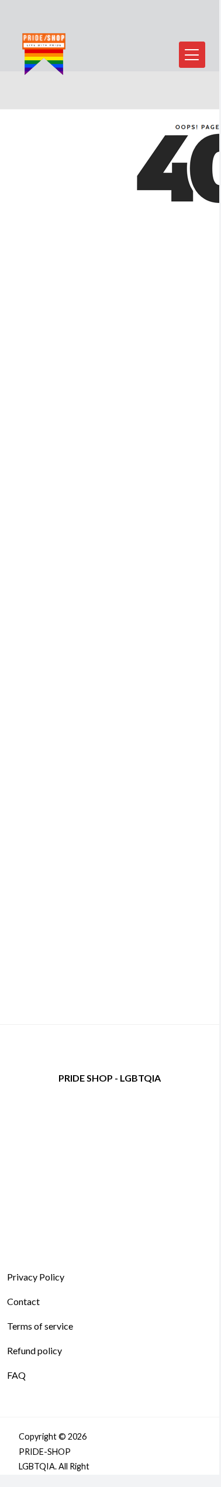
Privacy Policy (35, 1276)
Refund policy (34, 1350)
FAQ (16, 1375)
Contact (23, 1301)
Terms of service (40, 1325)
